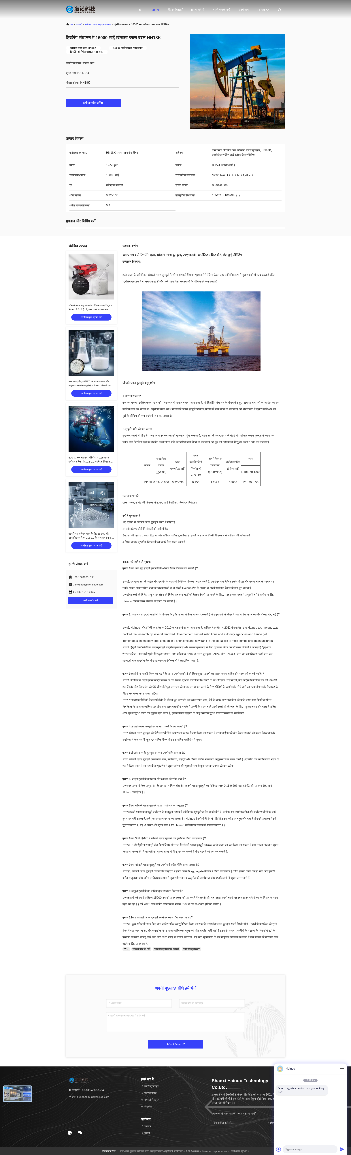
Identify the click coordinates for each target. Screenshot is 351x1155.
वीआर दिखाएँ (175, 10)
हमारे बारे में (197, 10)
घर (71, 24)
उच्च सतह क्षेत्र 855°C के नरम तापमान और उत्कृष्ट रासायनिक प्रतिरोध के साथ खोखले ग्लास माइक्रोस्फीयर (90, 385)
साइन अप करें (275, 1123)
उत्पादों (79, 24)
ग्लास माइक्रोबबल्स (191, 949)
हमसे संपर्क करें (221, 10)
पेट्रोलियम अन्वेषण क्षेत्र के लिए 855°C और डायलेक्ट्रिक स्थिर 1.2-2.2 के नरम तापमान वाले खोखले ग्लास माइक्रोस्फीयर (91, 537)
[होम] (80, 9)
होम (141, 10)
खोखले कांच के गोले (141, 949)
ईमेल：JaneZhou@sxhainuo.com (90, 1096)
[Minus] (342, 1068)
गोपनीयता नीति (109, 1151)
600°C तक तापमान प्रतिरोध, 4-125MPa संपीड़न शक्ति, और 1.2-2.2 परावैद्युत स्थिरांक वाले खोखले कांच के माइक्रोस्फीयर (89, 461)
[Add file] (278, 1149)
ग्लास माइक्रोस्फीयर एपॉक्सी (166, 949)
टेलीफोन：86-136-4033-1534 (87, 1090)
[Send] (342, 1149)
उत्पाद (155, 10)
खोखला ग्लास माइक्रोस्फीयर (98, 24)
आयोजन (244, 10)
